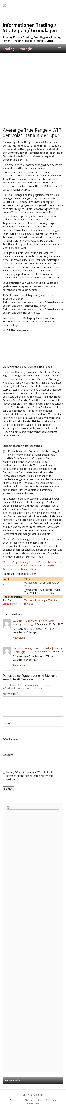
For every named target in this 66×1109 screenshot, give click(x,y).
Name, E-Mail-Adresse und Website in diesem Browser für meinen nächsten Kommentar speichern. (32, 776)
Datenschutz (16, 1100)
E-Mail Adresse (12, 739)
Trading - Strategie (17, 49)
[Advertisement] (33, 88)
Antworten (19, 637)
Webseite (8, 754)
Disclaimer (30, 1100)
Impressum (33, 1103)
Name (7, 723)
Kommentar (10, 693)
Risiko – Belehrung (47, 1100)
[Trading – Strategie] (33, 11)
